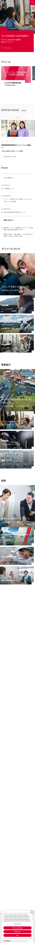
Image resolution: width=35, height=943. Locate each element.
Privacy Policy (17, 923)
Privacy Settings (17, 928)
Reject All (17, 931)
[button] (8, 117)
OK (17, 935)
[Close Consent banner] (32, 911)
